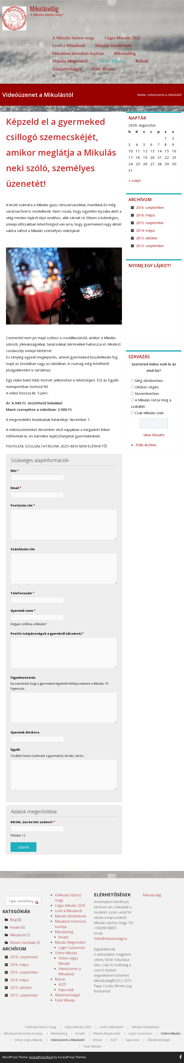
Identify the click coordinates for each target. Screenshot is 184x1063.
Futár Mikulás (104, 68)
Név (15, 470)
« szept (134, 180)
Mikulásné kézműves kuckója (78, 53)
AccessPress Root (41, 1057)
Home (141, 95)
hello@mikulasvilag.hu (110, 938)
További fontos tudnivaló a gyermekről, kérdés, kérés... (48, 756)
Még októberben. (149, 380)
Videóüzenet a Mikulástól (68, 1040)
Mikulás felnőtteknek (113, 45)
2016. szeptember (150, 207)
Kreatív (15, 927)
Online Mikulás (112, 61)
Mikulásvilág (152, 895)
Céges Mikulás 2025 (122, 37)
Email (16, 488)
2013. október (147, 238)
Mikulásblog (125, 53)
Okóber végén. (147, 387)
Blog (13, 919)
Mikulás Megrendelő (70, 61)
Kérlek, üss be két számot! (33, 822)
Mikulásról (18, 935)
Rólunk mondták (22, 942)
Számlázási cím (23, 549)
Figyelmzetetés (23, 677)
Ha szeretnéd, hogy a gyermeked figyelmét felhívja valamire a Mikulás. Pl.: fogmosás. (60, 686)
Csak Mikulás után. (149, 412)
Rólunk (142, 61)
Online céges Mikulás (28, 1040)
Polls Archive (146, 444)
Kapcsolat (66, 989)
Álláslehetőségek (67, 68)
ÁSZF (62, 984)
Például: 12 (18, 835)
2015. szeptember (150, 222)
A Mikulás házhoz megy (73, 37)
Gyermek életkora (25, 732)
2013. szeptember (150, 245)
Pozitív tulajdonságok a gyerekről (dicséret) (47, 633)
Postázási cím (23, 505)
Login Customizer (71, 947)
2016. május (145, 215)
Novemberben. (147, 393)
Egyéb (15, 749)
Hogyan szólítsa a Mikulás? (28, 624)
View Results (154, 434)
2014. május (145, 230)
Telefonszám (22, 593)
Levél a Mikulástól (68, 45)
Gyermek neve (23, 610)
